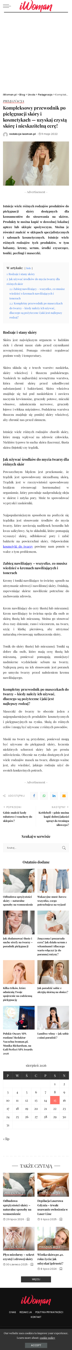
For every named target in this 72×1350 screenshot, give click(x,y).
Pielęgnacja (13, 101)
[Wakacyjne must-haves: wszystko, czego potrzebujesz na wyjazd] (53, 881)
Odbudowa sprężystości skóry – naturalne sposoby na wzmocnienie (18, 900)
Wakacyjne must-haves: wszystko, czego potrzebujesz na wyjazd (52, 900)
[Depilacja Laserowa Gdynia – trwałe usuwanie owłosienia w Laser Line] (53, 1185)
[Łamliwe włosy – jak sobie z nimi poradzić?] (53, 1018)
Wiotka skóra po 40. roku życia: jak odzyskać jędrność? (50, 1258)
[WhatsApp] (44, 796)
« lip (6, 1139)
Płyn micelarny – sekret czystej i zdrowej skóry (18, 1256)
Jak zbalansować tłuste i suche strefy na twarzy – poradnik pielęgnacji (18, 942)
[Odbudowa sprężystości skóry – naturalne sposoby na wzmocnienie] (19, 881)
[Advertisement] (36, 50)
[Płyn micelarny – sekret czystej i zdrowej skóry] (19, 1239)
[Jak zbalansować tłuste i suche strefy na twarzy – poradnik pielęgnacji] (19, 922)
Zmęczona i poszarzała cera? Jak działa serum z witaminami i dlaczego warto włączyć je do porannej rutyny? (52, 946)
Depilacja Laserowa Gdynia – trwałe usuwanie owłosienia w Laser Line (52, 1207)
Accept (36, 1345)
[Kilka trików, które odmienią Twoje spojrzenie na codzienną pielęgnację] (19, 972)
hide (28, 268)
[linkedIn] (54, 796)
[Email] (64, 796)
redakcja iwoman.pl (22, 134)
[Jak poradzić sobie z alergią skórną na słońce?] (53, 972)
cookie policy (47, 1337)
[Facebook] (34, 796)
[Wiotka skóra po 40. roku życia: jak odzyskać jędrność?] (53, 1239)
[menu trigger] (8, 6)
